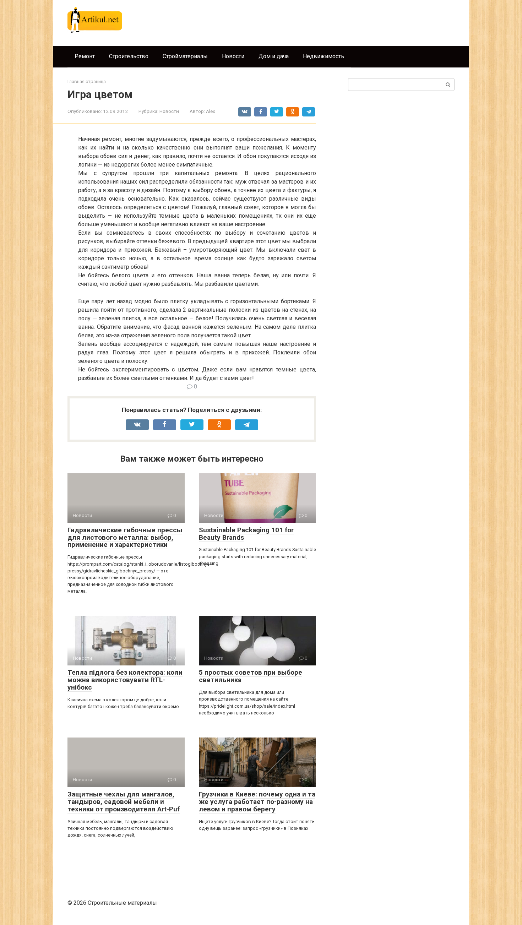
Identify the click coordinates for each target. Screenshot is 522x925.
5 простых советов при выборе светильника (250, 676)
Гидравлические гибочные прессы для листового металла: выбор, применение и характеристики (124, 537)
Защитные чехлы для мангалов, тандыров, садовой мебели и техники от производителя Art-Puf (123, 801)
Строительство (128, 56)
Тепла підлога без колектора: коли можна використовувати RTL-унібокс (125, 679)
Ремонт (85, 56)
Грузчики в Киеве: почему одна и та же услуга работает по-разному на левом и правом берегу (257, 801)
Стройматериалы (185, 56)
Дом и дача (274, 56)
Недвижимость (323, 56)
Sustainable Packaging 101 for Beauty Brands (246, 534)
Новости (233, 56)
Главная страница (86, 81)
